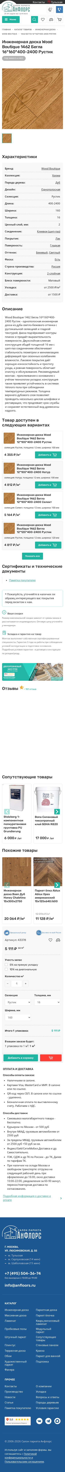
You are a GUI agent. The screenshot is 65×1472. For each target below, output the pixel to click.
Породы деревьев (47, 1402)
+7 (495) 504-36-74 (23, 1273)
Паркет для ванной (48, 1356)
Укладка (41, 1391)
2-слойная (53, 273)
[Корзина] (59, 19)
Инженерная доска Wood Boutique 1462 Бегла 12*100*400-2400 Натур (34, 468)
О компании (44, 1386)
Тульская (56, 2)
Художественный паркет (16, 1363)
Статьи (9, 1402)
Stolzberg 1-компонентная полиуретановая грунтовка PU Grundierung (15, 824)
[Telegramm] (48, 1421)
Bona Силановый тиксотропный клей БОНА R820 (46, 820)
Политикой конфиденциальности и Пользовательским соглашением (24, 1457)
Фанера (9, 1369)
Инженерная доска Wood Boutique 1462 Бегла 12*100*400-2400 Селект (34, 498)
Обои (8, 1356)
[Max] (57, 1421)
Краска (40, 1350)
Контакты (39, 2)
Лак (57, 238)
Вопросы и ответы (47, 1397)
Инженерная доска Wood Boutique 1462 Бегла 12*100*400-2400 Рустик (34, 438)
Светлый (54, 252)
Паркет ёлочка (45, 1315)
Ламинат (10, 1320)
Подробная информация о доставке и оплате (27, 1198)
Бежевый (42, 252)
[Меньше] (7, 983)
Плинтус (10, 1345)
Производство (14, 1391)
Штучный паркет (15, 1337)
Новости (10, 1397)
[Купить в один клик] (51, 1057)
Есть (57, 259)
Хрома (56, 175)
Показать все (32, 556)
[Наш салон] (32, 672)
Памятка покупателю (22, 580)
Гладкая (55, 245)
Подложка (42, 1361)
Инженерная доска (17, 1309)
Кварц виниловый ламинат (47, 1322)
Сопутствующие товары (46, 1338)
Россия (55, 266)
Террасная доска (15, 1350)
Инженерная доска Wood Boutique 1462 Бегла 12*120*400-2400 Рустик (34, 528)
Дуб (57, 182)
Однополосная (50, 189)
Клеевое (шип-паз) (48, 231)
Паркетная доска (46, 1309)
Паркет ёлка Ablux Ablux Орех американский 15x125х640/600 (47, 896)
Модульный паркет (43, 1330)
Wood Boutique (50, 168)
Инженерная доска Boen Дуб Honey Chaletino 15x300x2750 (14, 896)
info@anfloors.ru (20, 1285)
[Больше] (25, 983)
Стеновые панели (47, 1345)
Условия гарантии (47, 1408)
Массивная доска (15, 1315)
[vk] (39, 1421)
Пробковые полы (16, 1329)
